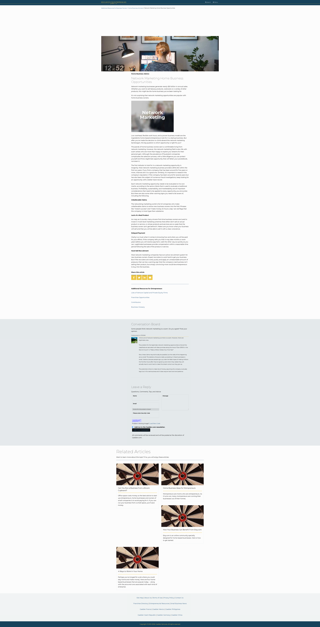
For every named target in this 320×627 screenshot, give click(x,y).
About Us (147, 598)
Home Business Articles (135, 8)
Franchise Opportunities (140, 297)
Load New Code (154, 423)
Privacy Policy (169, 598)
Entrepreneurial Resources (159, 603)
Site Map (140, 598)
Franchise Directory (140, 603)
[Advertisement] (160, 22)
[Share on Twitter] (139, 277)
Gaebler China (177, 615)
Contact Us (179, 598)
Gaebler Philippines (173, 609)
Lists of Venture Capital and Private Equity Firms (149, 293)
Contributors (136, 302)
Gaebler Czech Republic (147, 615)
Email (134, 403)
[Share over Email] (150, 277)
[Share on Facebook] (133, 277)
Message (165, 396)
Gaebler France (145, 609)
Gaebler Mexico (158, 609)
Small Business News (179, 603)
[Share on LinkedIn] (144, 277)
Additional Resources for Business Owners (114, 8)
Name (135, 396)
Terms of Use (157, 598)
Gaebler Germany (163, 615)
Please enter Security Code (141, 413)
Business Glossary (138, 307)
